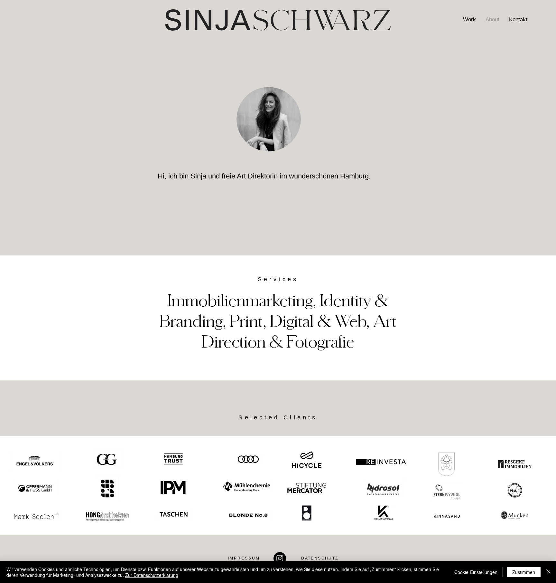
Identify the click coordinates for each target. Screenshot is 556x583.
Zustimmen (523, 572)
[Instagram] (279, 558)
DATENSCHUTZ (319, 558)
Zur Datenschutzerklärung (151, 575)
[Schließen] (548, 572)
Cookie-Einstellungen (475, 572)
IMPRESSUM (244, 558)
